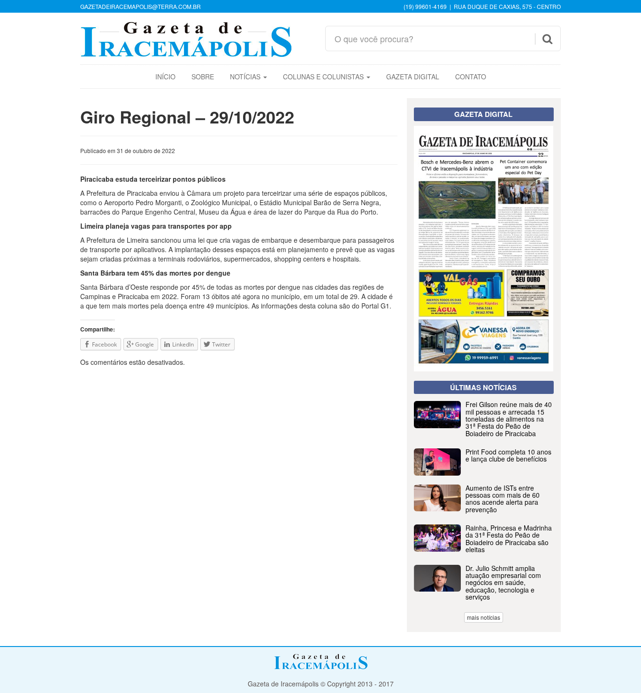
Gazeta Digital (412, 76)
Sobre (202, 76)
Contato (470, 76)
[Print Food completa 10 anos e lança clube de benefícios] (484, 472)
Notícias (246, 76)
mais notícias (483, 617)
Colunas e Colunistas (324, 76)
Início (165, 76)
